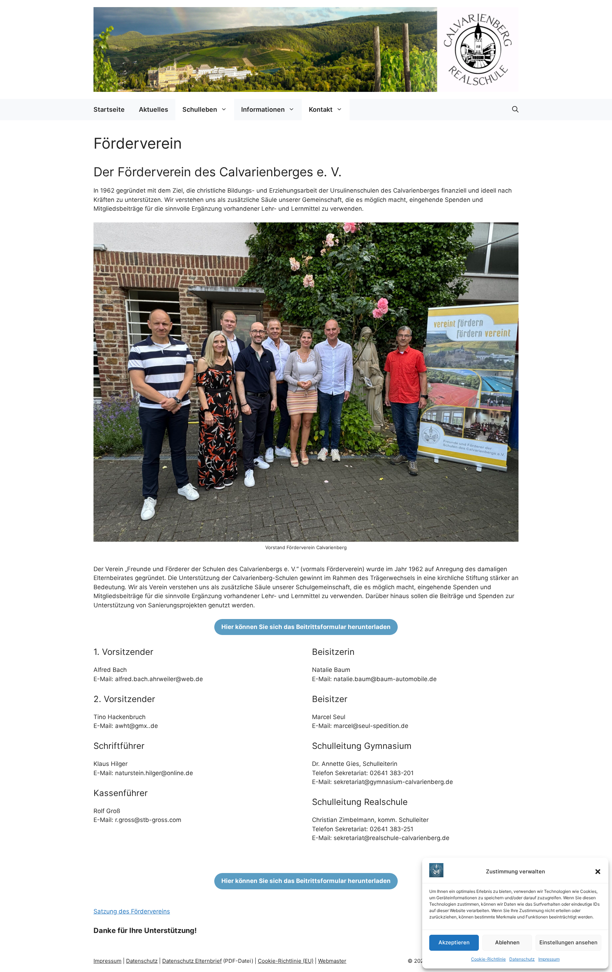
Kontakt (321, 109)
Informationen (263, 109)
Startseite (109, 109)
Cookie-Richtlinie (488, 959)
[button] (597, 871)
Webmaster (332, 960)
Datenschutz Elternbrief (192, 960)
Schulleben (199, 109)
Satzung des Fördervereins (132, 911)
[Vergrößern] (509, 231)
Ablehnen (507, 942)
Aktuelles (153, 109)
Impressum (549, 959)
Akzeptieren (454, 942)
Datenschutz (522, 959)
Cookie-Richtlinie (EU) (285, 960)
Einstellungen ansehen (568, 942)
